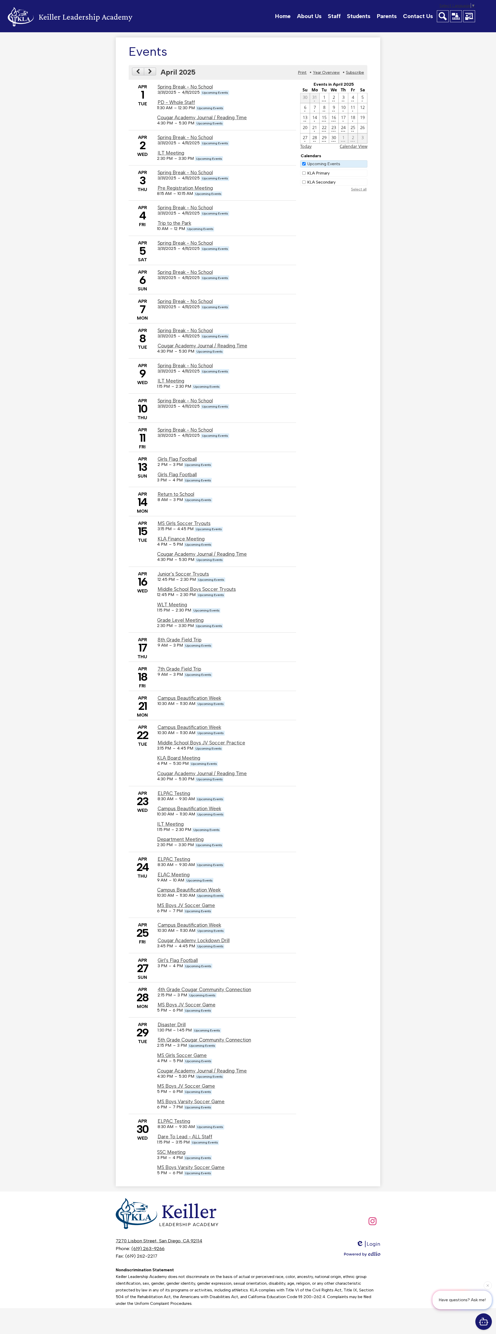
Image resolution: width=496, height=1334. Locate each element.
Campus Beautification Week (189, 698)
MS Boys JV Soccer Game (186, 905)
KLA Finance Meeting (181, 539)
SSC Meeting (171, 1152)
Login (373, 1244)
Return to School (176, 494)
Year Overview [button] (326, 72)
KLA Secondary (321, 182)
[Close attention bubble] (488, 1287)
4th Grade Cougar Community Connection (204, 989)
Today (306, 146)
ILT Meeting (171, 153)
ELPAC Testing (174, 793)
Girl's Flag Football (178, 960)
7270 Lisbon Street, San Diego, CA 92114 (159, 1241)
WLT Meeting (172, 605)
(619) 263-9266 (148, 1248)
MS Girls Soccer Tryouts (184, 523)
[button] (309, 16)
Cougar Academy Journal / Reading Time (202, 118)
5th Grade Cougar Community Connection (204, 1040)
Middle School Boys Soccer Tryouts (197, 589)
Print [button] (302, 72)
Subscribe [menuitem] (355, 72)
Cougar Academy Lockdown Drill (194, 940)
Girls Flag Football (177, 459)
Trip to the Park (174, 223)
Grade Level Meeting (180, 620)
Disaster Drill (172, 1025)
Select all (359, 189)
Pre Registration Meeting (185, 188)
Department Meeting (180, 839)
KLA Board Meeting (178, 758)
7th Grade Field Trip (179, 669)
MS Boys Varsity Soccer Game (190, 1102)
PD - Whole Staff (176, 102)
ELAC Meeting (174, 875)
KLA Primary (318, 173)
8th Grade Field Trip (180, 640)
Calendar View (353, 146)
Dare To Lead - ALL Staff (185, 1137)
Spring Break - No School (185, 87)
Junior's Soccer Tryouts (183, 574)
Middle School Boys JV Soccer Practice (201, 743)
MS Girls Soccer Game (182, 1055)
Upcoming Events (323, 163)
